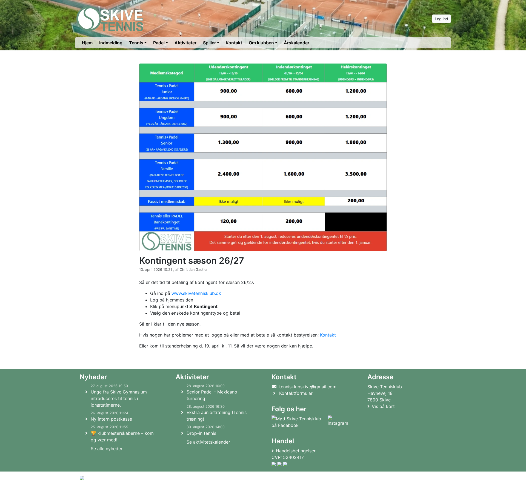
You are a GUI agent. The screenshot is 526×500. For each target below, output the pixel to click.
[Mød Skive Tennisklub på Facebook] (298, 422)
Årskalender (296, 42)
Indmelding (110, 42)
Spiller (209, 42)
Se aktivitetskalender (208, 442)
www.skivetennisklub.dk (196, 293)
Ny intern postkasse (111, 419)
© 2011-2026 (91, 493)
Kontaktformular (296, 393)
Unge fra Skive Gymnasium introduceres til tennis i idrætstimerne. (119, 398)
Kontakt (234, 42)
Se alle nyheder (106, 448)
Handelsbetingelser (296, 450)
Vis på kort (383, 406)
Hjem (87, 42)
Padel (159, 42)
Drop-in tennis (201, 433)
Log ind (441, 18)
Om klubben (261, 42)
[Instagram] (338, 422)
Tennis (136, 42)
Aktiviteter (185, 42)
